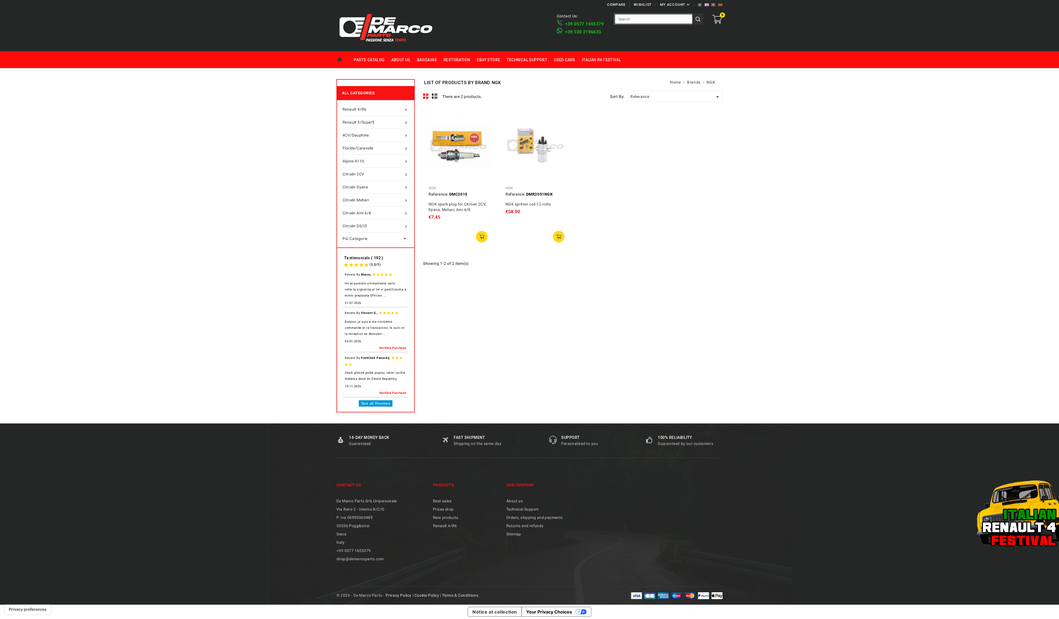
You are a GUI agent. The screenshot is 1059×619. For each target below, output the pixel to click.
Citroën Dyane (375, 187)
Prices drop (443, 509)
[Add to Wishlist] (483, 142)
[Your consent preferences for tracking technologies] (27, 609)
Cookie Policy (426, 595)
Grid (426, 96)
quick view (483, 117)
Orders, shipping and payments (534, 517)
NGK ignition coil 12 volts (528, 204)
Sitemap (513, 534)
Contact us (348, 485)
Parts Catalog (369, 60)
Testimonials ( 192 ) (363, 258)
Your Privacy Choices (549, 612)
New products (445, 517)
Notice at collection (494, 612)
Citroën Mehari (375, 200)
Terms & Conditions (460, 595)
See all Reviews (375, 403)
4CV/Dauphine (375, 135)
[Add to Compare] (483, 130)
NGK (432, 188)
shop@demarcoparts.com (360, 559)
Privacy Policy (398, 595)
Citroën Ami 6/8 (375, 213)
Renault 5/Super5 (375, 122)
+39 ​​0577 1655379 (584, 23)
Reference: (438, 194)
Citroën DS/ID (375, 226)
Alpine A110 (375, 161)
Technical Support (527, 60)
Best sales (442, 501)
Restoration (456, 60)
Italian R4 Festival (601, 60)
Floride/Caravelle (375, 148)
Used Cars (564, 60)
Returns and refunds (525, 526)
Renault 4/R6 (375, 109)
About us (400, 60)
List (434, 96)
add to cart (482, 236)
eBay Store (488, 60)
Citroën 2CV (375, 174)
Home (343, 60)
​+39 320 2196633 (583, 31)
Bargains (427, 60)
